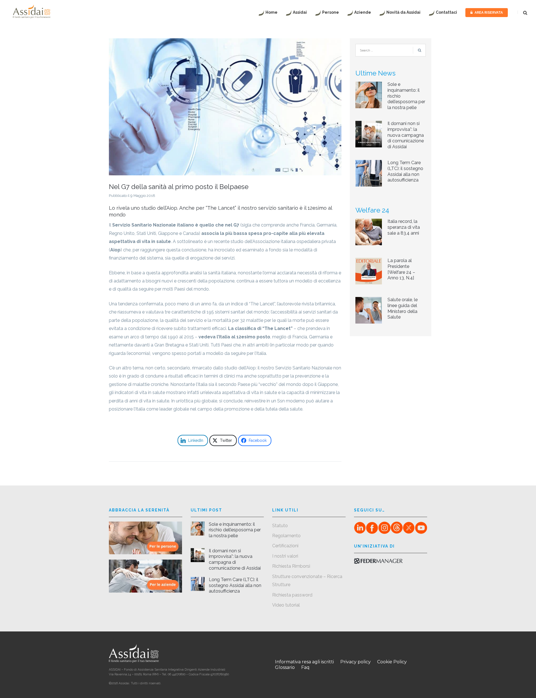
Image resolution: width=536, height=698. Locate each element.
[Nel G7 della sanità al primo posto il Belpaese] (225, 106)
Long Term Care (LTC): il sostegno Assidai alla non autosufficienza (405, 171)
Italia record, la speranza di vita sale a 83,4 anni (403, 227)
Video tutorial (286, 605)
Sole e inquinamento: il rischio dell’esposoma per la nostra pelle (235, 530)
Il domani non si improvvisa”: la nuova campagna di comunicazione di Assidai (405, 135)
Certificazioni (285, 545)
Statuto (280, 525)
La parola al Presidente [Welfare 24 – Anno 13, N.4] (401, 269)
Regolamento (286, 535)
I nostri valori (285, 556)
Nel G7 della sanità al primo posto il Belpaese (178, 187)
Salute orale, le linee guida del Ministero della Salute (402, 308)
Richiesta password (292, 595)
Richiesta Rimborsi (291, 566)
